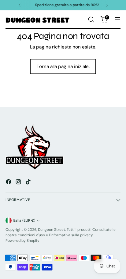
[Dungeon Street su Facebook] (9, 183)
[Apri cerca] (91, 19)
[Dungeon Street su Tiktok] (28, 183)
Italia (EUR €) (24, 220)
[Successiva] (106, 5)
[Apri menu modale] (117, 19)
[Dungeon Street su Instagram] (19, 183)
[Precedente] (19, 5)
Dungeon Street (51, 229)
